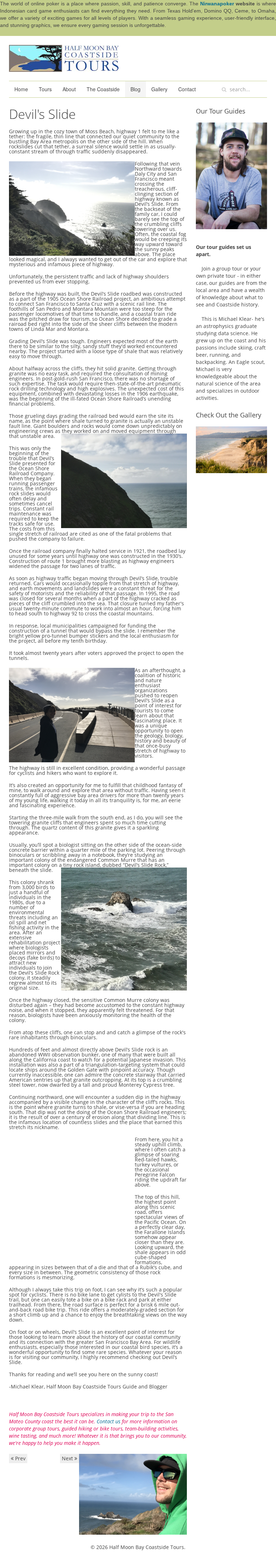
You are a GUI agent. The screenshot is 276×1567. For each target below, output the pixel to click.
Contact (187, 89)
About (69, 89)
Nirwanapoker (217, 3)
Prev (20, 1458)
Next (68, 1458)
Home (21, 89)
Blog (135, 89)
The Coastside (103, 89)
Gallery (159, 89)
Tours (45, 89)
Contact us (108, 1421)
